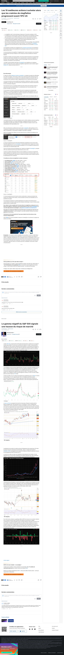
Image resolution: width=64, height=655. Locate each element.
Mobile (40, 628)
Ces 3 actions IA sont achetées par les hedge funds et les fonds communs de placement (52, 78)
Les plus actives (46, 96)
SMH (34, 375)
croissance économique (27, 47)
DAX (44, 26)
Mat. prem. (52, 10)
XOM (14, 160)
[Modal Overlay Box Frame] (9, 649)
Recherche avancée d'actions (40, 2)
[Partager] (33, 18)
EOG (15, 171)
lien (7, 217)
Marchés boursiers (16, 18)
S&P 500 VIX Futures (47, 25)
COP (15, 169)
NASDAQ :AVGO (7, 451)
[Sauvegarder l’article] (35, 18)
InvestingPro (34, 43)
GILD (17, 170)
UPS (18, 165)
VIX (15, 373)
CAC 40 (45, 20)
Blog (39, 626)
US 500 (45, 23)
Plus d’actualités (51, 90)
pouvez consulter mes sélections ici (29, 207)
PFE (11, 163)
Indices (48, 10)
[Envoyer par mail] (19, 276)
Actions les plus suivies (48, 115)
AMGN (13, 168)
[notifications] (60, 0)
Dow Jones (45, 29)
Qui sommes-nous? (55, 626)
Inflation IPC (6, 65)
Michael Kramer (10, 332)
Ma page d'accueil (16, 23)
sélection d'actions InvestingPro (17, 75)
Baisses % (55, 96)
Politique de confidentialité (52, 652)
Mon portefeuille (41, 630)
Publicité (53, 628)
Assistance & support (55, 630)
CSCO (16, 164)
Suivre (39, 23)
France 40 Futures (46, 22)
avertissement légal (60, 652)
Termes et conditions (44, 652)
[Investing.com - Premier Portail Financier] (5, 1)
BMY (18, 166)
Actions (56, 10)
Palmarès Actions (47, 94)
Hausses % (51, 96)
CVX (12, 161)
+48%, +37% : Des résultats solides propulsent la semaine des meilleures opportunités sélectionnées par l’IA (52, 73)
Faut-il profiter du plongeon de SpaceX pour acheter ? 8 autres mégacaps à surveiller (52, 68)
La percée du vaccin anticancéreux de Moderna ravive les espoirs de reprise (52, 86)
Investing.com (10, 21)
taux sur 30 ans (8, 403)
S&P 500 (8, 343)
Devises (45, 10)
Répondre (4, 303)
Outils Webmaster (41, 632)
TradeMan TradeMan (7, 603)
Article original (6, 560)
